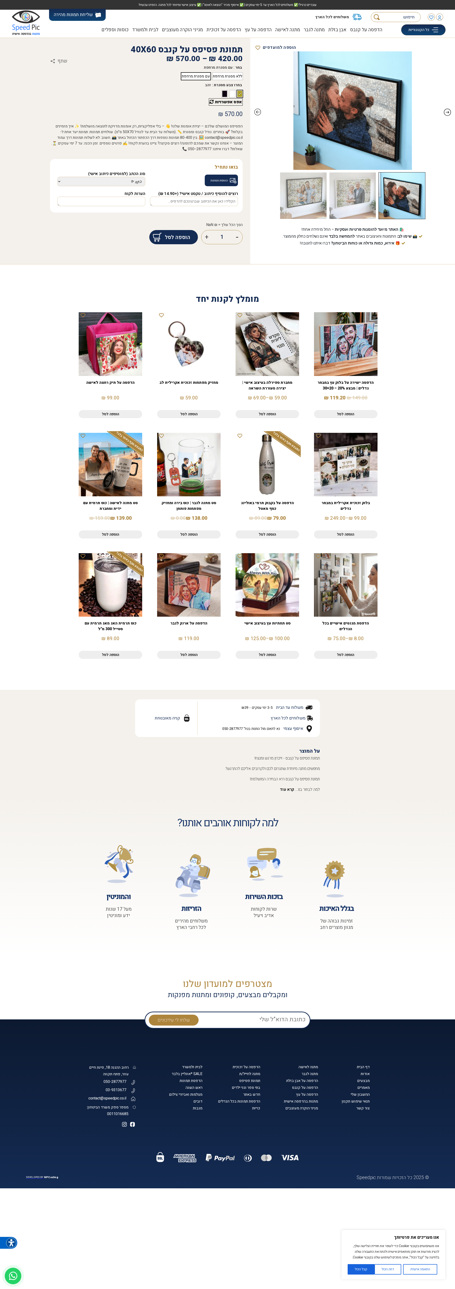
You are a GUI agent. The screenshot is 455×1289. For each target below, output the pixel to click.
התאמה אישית (420, 1269)
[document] (227, 644)
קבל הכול (361, 1269)
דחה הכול (388, 1269)
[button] (367, 1203)
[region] (393, 1255)
